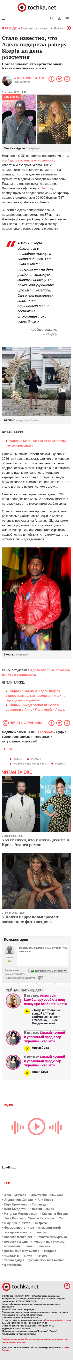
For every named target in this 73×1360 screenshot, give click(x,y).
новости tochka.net (18, 1237)
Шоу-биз (10, 1223)
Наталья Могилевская (20, 1214)
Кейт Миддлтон (15, 1209)
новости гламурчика (52, 1237)
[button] (59, 18)
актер (26, 1223)
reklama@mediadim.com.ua (57, 1320)
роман (36, 758)
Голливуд (39, 1204)
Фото (62, 1218)
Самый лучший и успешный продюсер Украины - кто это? (44, 1037)
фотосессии (13, 1265)
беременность (15, 1227)
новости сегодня (16, 1241)
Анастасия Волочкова (47, 1195)
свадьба (50, 1251)
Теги (7, 1183)
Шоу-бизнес (11, 97)
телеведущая (14, 1260)
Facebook (45, 732)
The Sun (46, 188)
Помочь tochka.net (35, 28)
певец (30, 1246)
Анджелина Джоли (18, 1200)
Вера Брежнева (15, 1204)
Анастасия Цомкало (29, 78)
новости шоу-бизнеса (30, 763)
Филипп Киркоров (41, 1218)
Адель (17, 758)
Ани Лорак (45, 1200)
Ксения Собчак (43, 1209)
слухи (28, 1255)
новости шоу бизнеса (49, 1241)
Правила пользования (13, 1339)
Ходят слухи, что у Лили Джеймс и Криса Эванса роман (35, 842)
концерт (42, 1232)
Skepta (60, 763)
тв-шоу (42, 1255)
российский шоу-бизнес (21, 1251)
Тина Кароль (13, 1218)
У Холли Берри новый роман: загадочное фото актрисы (30, 919)
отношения (12, 1246)
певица (44, 1246)
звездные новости (18, 1232)
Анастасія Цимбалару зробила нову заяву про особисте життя (45, 999)
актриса (41, 1223)
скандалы (11, 1255)
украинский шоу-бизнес (46, 1260)
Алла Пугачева (15, 1195)
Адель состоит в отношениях (30, 160)
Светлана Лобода (55, 1214)
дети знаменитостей (45, 1227)
